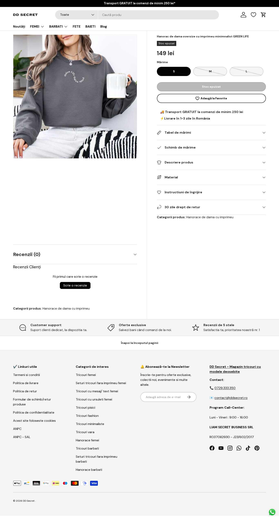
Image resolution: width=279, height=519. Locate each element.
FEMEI (34, 26)
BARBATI (56, 26)
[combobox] (137, 14)
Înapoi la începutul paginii (139, 343)
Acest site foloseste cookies (34, 420)
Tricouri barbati (87, 448)
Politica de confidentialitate (33, 412)
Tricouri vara (85, 432)
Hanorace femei (87, 440)
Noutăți (19, 26)
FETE (76, 26)
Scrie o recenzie (75, 285)
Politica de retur (25, 391)
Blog (103, 26)
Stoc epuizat (211, 86)
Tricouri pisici (85, 407)
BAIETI (90, 26)
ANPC (17, 429)
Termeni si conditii (26, 375)
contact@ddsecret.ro (231, 398)
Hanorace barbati (89, 470)
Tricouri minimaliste (90, 424)
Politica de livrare (25, 383)
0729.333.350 (224, 388)
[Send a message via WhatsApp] (272, 512)
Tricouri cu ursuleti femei (94, 399)
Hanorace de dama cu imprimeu (209, 217)
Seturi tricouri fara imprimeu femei (101, 383)
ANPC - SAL (21, 437)
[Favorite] (253, 14)
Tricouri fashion (87, 416)
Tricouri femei (86, 375)
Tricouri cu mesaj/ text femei (97, 391)
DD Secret (29, 500)
